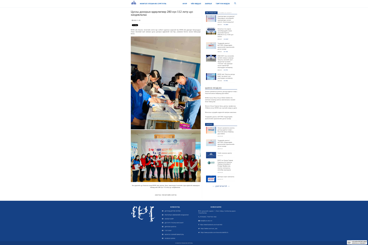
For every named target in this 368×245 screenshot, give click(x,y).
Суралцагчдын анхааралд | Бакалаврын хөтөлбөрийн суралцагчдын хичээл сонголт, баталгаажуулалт (226, 19)
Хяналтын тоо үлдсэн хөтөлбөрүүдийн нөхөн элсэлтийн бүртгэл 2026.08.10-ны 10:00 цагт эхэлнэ (225, 32)
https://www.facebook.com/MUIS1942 (211, 224)
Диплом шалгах (170, 227)
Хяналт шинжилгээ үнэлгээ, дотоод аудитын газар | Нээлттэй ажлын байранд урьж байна (221, 92)
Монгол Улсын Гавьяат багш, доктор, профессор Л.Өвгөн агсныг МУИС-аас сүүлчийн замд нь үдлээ (221, 107)
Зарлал (208, 4)
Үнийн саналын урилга (225, 153)
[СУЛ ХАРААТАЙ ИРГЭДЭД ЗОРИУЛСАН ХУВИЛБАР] (349, 242)
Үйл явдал (196, 4)
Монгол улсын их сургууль (153, 4)
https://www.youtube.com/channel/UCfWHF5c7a (214, 232)
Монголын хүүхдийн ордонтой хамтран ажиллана (220, 112)
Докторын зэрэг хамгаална (226, 177)
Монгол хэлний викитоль (174, 234)
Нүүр (185, 4)
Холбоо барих (169, 238)
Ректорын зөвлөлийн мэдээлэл (176, 215)
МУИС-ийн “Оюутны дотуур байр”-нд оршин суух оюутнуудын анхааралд (226, 76)
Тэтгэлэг (168, 230)
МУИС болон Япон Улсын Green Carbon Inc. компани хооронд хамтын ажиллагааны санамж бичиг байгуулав (220, 99)
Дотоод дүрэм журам (172, 211)
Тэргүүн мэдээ (223, 4)
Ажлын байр (169, 219)
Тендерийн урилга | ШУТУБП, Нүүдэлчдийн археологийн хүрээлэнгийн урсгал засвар (226, 46)
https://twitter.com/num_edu (209, 228)
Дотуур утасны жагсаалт (174, 223)
